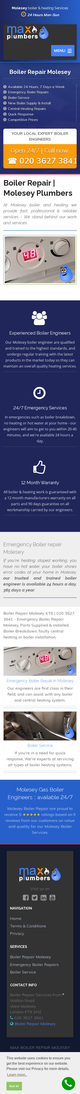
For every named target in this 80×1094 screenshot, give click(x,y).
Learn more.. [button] (17, 1075)
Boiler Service (23, 972)
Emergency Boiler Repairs (34, 964)
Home (15, 918)
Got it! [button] (14, 1086)
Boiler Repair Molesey (30, 956)
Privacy (17, 933)
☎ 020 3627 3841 (42, 161)
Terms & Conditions (28, 925)
